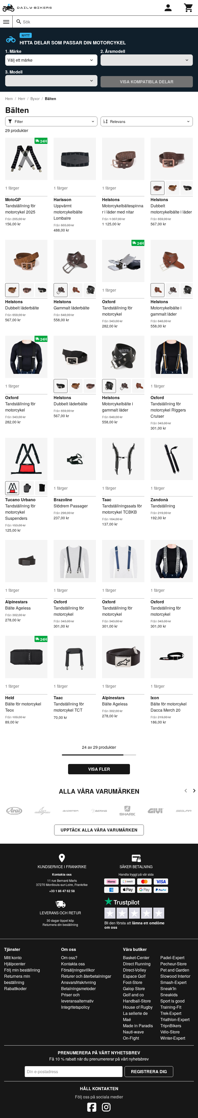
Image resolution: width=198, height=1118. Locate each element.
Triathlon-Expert (174, 1019)
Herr (21, 98)
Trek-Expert (170, 1013)
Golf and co (133, 995)
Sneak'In (168, 988)
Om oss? (69, 957)
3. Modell (13, 72)
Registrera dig (149, 1071)
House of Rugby (138, 1007)
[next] (194, 791)
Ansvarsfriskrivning (78, 982)
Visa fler (99, 769)
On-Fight (131, 1038)
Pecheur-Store (173, 964)
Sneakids (169, 995)
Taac (106, 500)
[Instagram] (106, 1108)
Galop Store (134, 988)
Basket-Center (136, 957)
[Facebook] (92, 1108)
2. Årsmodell (113, 51)
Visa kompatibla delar (147, 82)
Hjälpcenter (14, 964)
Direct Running (137, 964)
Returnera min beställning (17, 979)
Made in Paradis (138, 1026)
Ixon (155, 698)
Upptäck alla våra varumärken (99, 830)
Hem (9, 98)
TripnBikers (170, 1026)
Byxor (35, 98)
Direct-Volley (134, 970)
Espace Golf (134, 976)
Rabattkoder (15, 988)
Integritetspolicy (75, 1007)
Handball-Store (137, 1001)
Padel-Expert (172, 957)
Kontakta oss (62, 874)
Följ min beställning (22, 970)
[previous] (185, 791)
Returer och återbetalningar (86, 976)
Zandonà (159, 500)
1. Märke (13, 51)
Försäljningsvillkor (78, 970)
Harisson (62, 199)
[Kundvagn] (189, 8)
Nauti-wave (133, 1032)
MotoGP (13, 199)
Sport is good (172, 1001)
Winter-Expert (172, 1038)
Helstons (111, 199)
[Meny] (6, 22)
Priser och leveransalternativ (77, 998)
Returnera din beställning (60, 924)
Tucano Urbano (20, 500)
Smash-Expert (173, 982)
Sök (26, 22)
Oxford (109, 302)
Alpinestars (16, 602)
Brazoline (63, 500)
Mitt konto (13, 957)
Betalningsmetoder (78, 988)
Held (9, 698)
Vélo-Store (170, 1032)
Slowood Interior (175, 976)
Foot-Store (132, 982)
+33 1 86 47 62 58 (62, 891)
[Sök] (19, 22)
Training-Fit (170, 1007)
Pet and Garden (174, 970)
